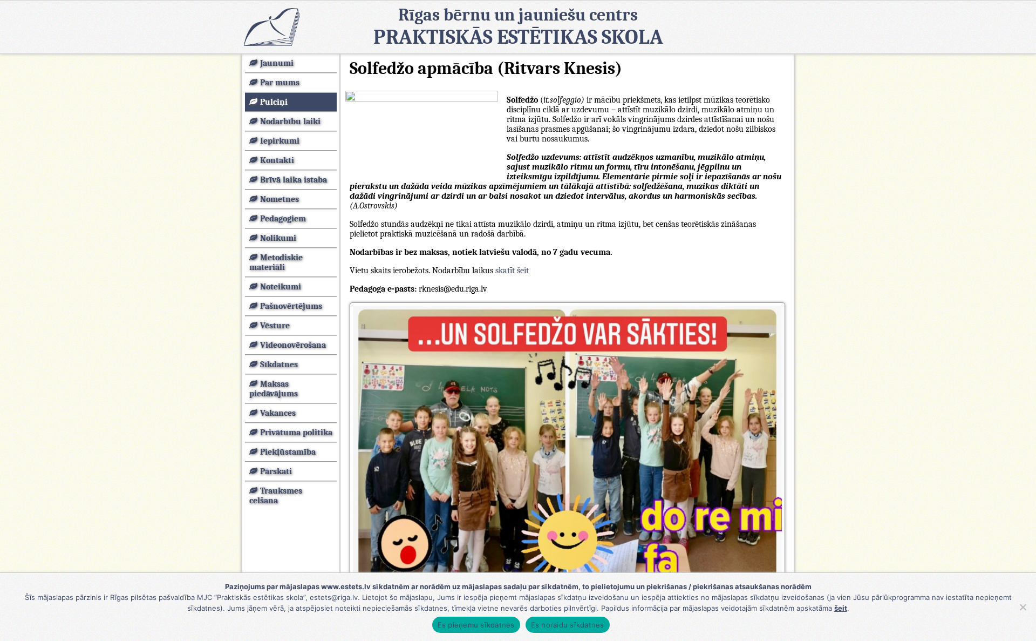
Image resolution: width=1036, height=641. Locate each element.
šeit (840, 608)
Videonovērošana (293, 345)
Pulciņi (274, 102)
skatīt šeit (512, 270)
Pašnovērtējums (291, 306)
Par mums (279, 82)
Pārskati (276, 471)
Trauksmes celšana (275, 495)
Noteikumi (280, 287)
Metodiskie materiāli (276, 262)
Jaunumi (277, 63)
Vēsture (275, 325)
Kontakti (277, 160)
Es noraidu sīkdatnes (567, 624)
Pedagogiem (283, 219)
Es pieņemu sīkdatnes (476, 624)
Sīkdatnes (279, 364)
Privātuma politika (296, 432)
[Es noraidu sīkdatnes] (1022, 607)
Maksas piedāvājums (273, 389)
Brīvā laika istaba (293, 180)
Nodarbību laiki (290, 121)
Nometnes (279, 199)
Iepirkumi (279, 141)
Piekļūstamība (288, 452)
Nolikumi (278, 238)
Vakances (278, 413)
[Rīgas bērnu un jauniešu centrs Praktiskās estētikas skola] (271, 27)
